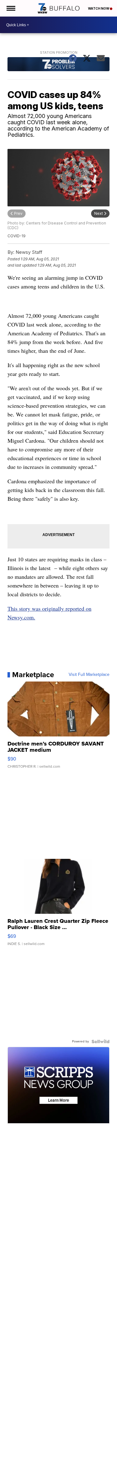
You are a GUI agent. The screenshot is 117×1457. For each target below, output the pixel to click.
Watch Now (99, 8)
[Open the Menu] (10, 8)
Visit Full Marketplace (89, 674)
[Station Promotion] (58, 65)
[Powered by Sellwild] (100, 1041)
